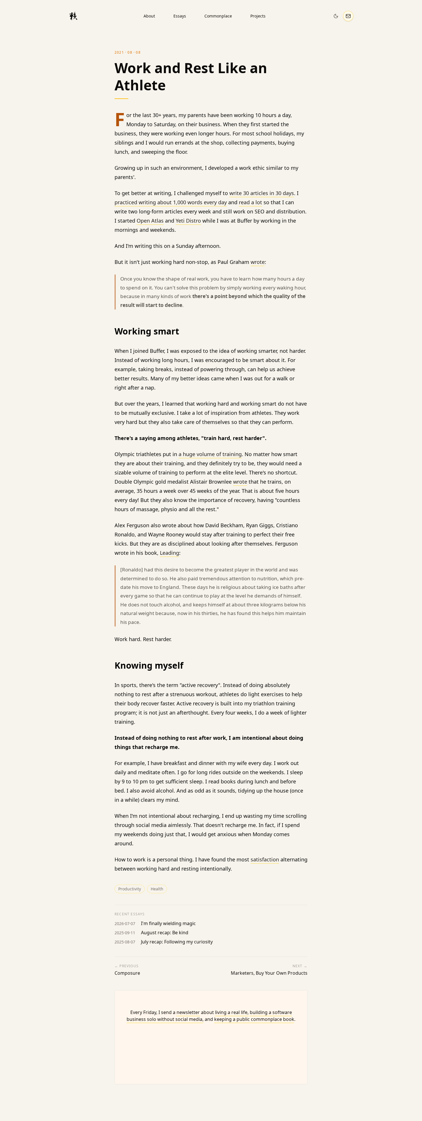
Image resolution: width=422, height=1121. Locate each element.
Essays (179, 16)
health (157, 889)
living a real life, (232, 1012)
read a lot (250, 202)
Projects (258, 16)
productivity (129, 889)
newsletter (188, 1012)
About (149, 16)
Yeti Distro (188, 220)
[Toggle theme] (336, 16)
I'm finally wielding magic (168, 923)
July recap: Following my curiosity (177, 942)
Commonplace (218, 16)
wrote (258, 261)
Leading (169, 552)
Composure (127, 973)
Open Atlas (150, 220)
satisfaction (265, 859)
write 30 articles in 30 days (261, 193)
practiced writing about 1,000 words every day (171, 202)
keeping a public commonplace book (254, 1019)
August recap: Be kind (164, 932)
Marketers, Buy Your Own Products (269, 973)
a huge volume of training (210, 454)
